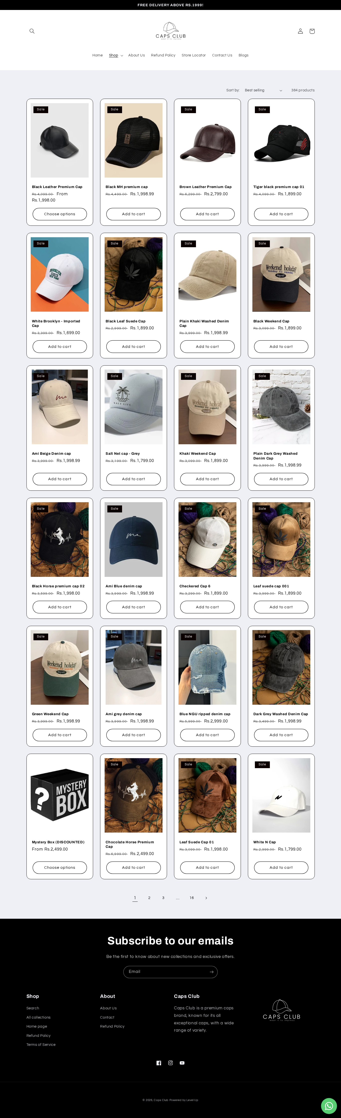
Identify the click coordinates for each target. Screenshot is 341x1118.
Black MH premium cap (127, 187)
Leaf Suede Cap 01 (196, 842)
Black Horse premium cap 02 (58, 586)
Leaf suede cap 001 (271, 586)
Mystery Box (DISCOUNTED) (58, 842)
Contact (107, 1017)
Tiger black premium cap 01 (279, 187)
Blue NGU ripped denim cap (205, 714)
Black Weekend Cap (271, 321)
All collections (38, 1017)
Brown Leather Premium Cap (205, 187)
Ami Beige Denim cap (51, 453)
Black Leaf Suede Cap (126, 321)
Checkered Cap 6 (195, 586)
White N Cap (264, 842)
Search (32, 1008)
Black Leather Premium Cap (57, 187)
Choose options (60, 214)
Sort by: (232, 90)
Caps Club (161, 1100)
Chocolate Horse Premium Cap (130, 844)
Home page (36, 1026)
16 (191, 898)
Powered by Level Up (184, 1100)
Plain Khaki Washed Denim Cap (204, 323)
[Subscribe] (211, 972)
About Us (108, 1008)
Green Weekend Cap (50, 714)
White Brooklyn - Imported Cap (56, 323)
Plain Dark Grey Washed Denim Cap (275, 455)
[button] (32, 31)
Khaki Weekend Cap (197, 453)
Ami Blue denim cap (124, 586)
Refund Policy (38, 1036)
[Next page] (206, 898)
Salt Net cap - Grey (123, 453)
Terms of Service (41, 1045)
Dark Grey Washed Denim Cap (280, 714)
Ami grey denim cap (124, 714)
